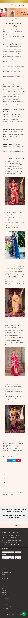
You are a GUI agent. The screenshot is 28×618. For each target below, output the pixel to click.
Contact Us (5, 578)
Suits (3, 586)
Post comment (9, 498)
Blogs (3, 570)
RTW (3, 588)
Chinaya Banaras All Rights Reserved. (16, 614)
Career (3, 576)
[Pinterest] (11, 545)
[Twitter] (5, 545)
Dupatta (4, 590)
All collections (6, 594)
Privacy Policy (6, 605)
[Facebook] (2, 545)
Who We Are (5, 567)
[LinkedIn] (18, 545)
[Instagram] (8, 545)
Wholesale (5, 568)
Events (3, 574)
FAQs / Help (5, 608)
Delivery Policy (6, 601)
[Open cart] (26, 5)
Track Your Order (6, 572)
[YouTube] (14, 545)
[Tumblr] (21, 545)
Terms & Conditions (7, 606)
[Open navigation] (2, 5)
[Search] (24, 5)
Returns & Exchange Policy (9, 603)
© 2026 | (6, 614)
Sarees (3, 585)
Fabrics (4, 592)
